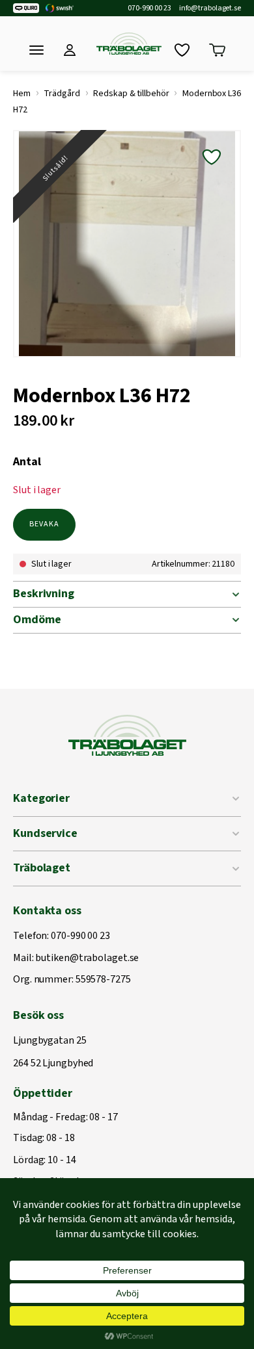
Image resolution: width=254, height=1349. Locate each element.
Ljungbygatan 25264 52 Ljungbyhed (53, 1052)
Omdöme (37, 619)
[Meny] (36, 50)
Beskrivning (43, 593)
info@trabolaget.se (210, 8)
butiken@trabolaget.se (87, 958)
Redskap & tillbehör (131, 93)
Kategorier (41, 798)
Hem (22, 93)
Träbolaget (41, 868)
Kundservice (45, 833)
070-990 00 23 (149, 8)
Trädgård (61, 93)
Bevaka (44, 524)
